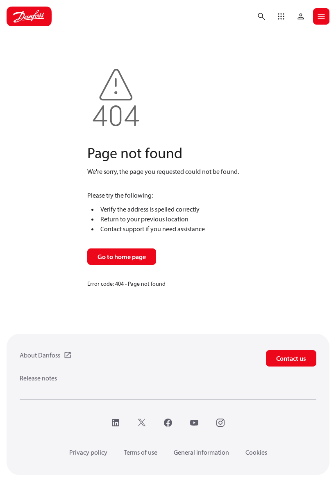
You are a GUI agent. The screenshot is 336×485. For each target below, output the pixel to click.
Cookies (256, 452)
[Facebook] (168, 423)
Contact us (291, 358)
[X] (142, 423)
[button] (281, 16)
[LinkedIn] (115, 423)
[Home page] (29, 16)
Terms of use (140, 452)
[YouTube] (194, 423)
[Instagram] (220, 423)
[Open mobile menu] (321, 16)
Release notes (38, 378)
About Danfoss (40, 355)
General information (201, 452)
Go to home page (122, 257)
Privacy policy (88, 452)
